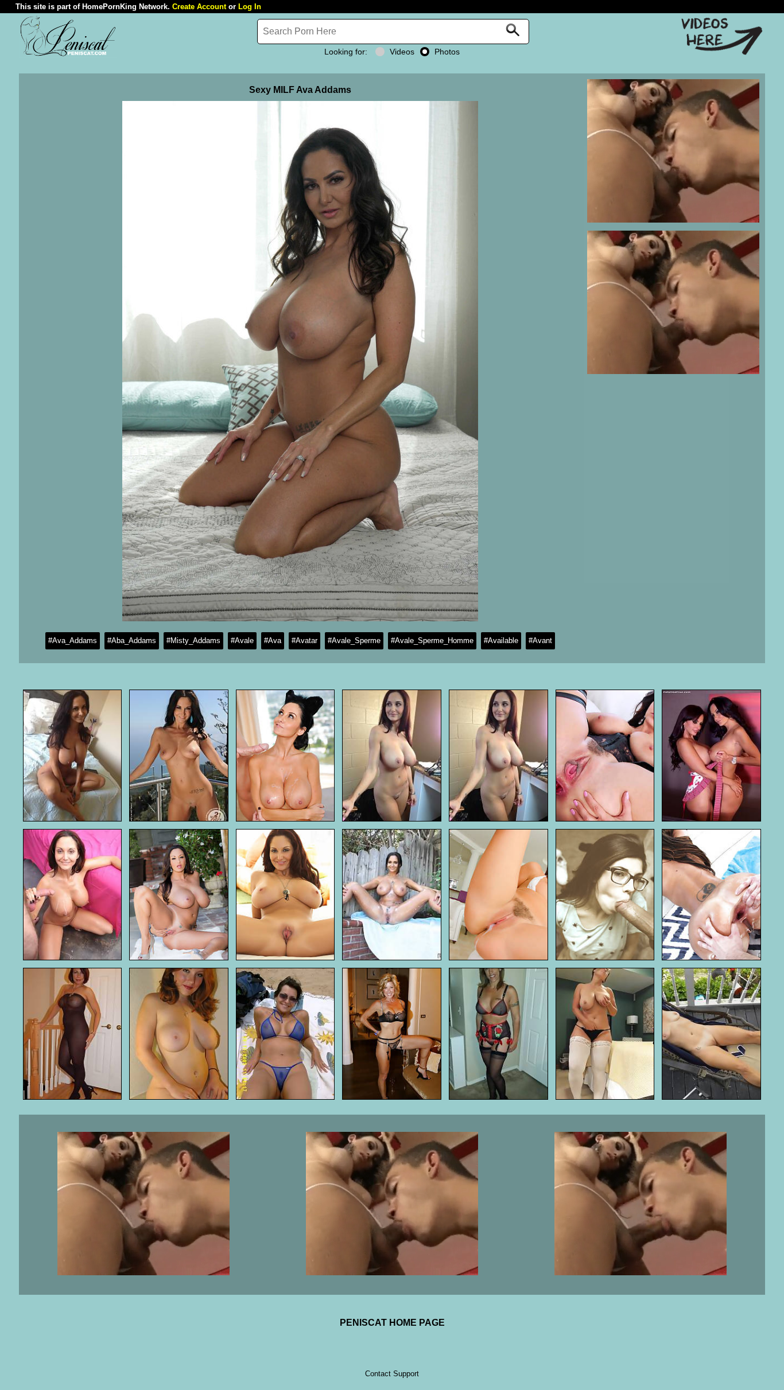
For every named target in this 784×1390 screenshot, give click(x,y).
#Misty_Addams (193, 640)
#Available (501, 640)
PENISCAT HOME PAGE (392, 1322)
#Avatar (304, 640)
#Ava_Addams (72, 640)
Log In (249, 6)
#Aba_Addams (131, 640)
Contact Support (392, 1373)
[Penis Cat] (68, 55)
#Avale (242, 640)
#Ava (272, 640)
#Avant (540, 640)
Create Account (199, 6)
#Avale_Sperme (354, 640)
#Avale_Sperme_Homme (432, 640)
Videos (402, 51)
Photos (447, 51)
